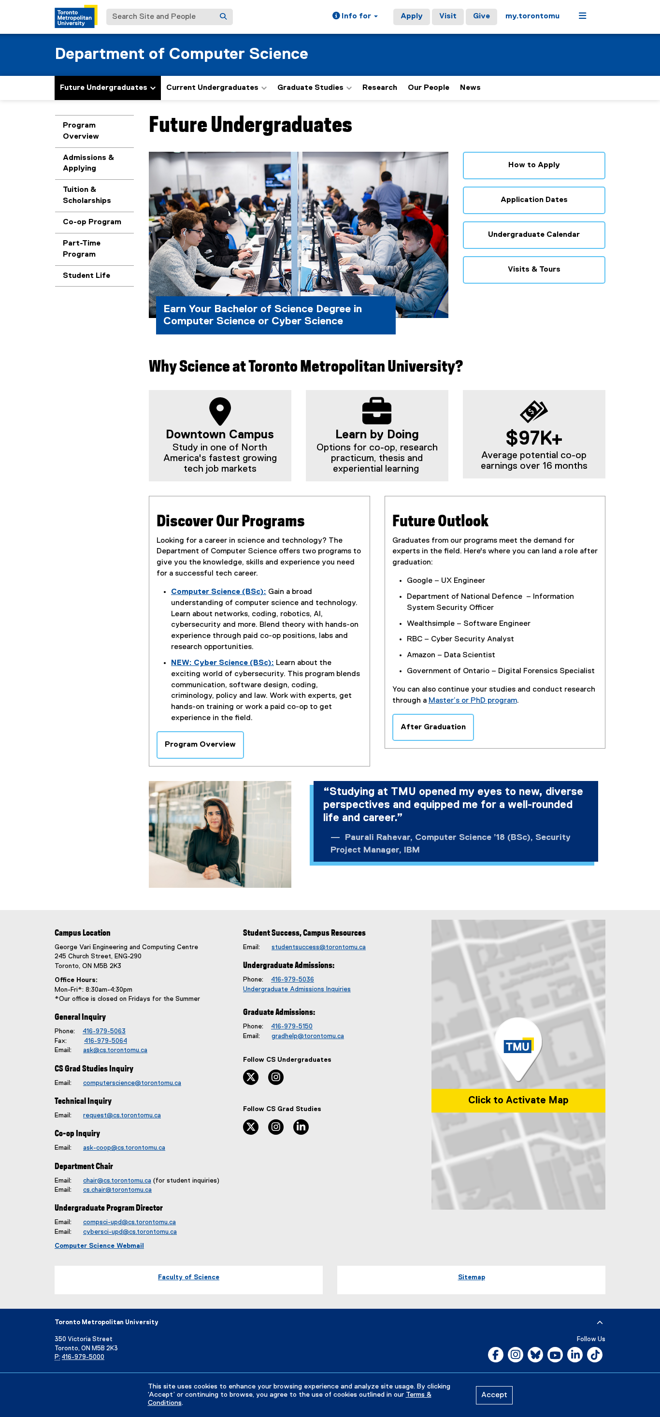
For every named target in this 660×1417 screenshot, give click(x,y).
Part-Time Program (81, 249)
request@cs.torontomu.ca (122, 1115)
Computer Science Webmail (99, 1246)
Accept (494, 1395)
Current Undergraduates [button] (212, 88)
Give (481, 16)
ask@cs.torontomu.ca (115, 1050)
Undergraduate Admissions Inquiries (297, 989)
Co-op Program (92, 222)
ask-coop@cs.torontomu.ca (124, 1147)
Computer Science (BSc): (218, 592)
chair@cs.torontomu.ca (117, 1180)
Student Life (86, 276)
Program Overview (81, 131)
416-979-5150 (292, 1026)
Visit (448, 16)
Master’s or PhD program (473, 701)
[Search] (223, 17)
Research (379, 88)
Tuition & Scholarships (87, 195)
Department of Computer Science (181, 54)
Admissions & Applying (88, 163)
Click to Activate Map (518, 1100)
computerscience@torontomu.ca (132, 1083)
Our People (428, 88)
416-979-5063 (104, 1031)
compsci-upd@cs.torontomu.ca (129, 1222)
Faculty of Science (188, 1277)
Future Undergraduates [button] (103, 88)
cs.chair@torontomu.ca (117, 1189)
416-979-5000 (83, 1357)
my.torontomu (532, 16)
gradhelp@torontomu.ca (308, 1036)
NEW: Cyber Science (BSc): (222, 663)
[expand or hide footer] (599, 1323)
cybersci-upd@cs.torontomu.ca (130, 1232)
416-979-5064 (105, 1041)
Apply (412, 16)
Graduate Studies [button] (310, 88)
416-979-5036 (292, 979)
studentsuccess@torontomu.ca (319, 947)
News (470, 88)
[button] (355, 17)
